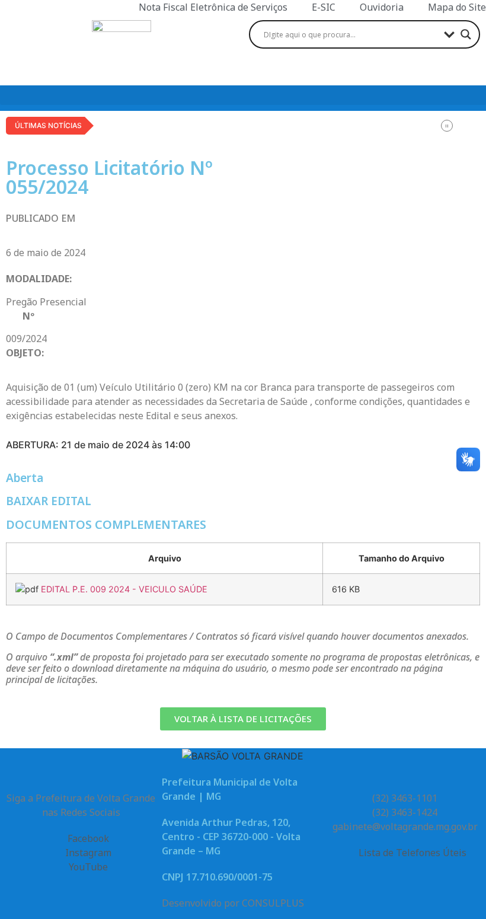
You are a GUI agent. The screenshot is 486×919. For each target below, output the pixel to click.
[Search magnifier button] (466, 34)
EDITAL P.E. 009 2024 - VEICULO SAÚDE (124, 589)
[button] (243, 95)
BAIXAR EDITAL (48, 501)
